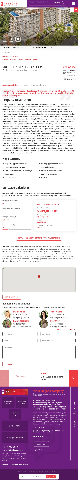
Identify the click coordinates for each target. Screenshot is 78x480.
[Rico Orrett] (43, 323)
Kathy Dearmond (21, 320)
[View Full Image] (18, 39)
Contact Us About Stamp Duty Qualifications (39, 238)
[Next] (73, 378)
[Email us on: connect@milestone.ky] (76, 9)
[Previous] (4, 378)
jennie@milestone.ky (60, 317)
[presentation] (4, 39)
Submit (10, 364)
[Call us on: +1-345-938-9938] (72, 9)
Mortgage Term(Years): (10, 200)
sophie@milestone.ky (23, 317)
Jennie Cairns (56, 311)
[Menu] (74, 3)
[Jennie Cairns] (43, 314)
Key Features (24, 85)
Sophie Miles (19, 311)
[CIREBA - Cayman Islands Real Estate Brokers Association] (38, 449)
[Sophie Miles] (7, 314)
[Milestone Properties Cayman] (9, 3)
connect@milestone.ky (12, 450)
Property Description (10, 85)
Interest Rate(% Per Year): (11, 208)
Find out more (40, 477)
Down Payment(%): (8, 225)
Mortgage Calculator (38, 85)
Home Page (6, 53)
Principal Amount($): (9, 216)
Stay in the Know (74, 414)
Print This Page (25, 59)
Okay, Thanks (51, 477)
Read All (41, 444)
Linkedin (14, 464)
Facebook (6, 464)
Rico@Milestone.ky (59, 326)
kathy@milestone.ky (23, 326)
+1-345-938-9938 (10, 447)
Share (35, 59)
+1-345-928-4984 (58, 315)
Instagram (23, 464)
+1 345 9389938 (57, 324)
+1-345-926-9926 (21, 315)
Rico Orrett (55, 320)
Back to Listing (10, 59)
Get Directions (12, 297)
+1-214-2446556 (21, 324)
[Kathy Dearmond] (7, 323)
